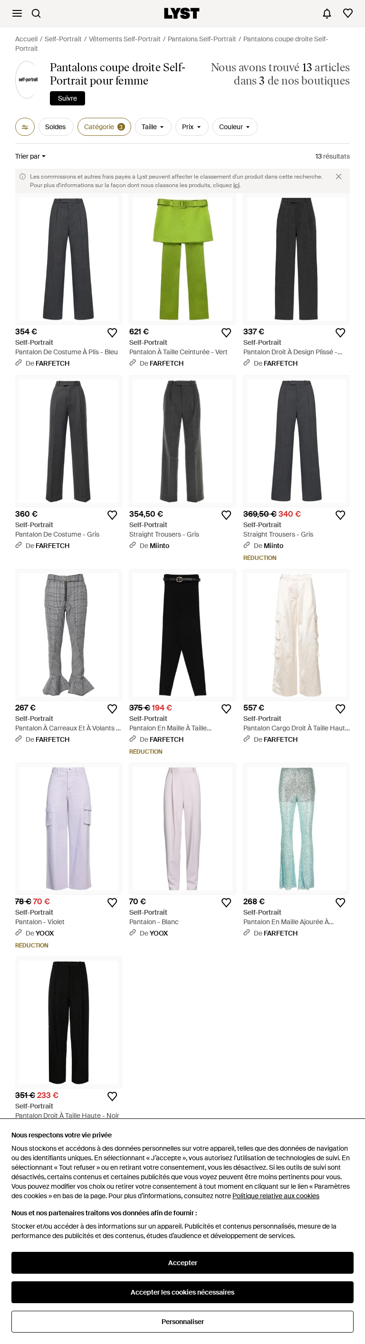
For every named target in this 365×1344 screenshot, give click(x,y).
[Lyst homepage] (181, 13)
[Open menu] (17, 13)
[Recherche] (36, 13)
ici (236, 185)
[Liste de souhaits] (347, 13)
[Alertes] (326, 13)
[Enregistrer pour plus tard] (112, 332)
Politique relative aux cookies (275, 1196)
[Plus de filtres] (25, 127)
